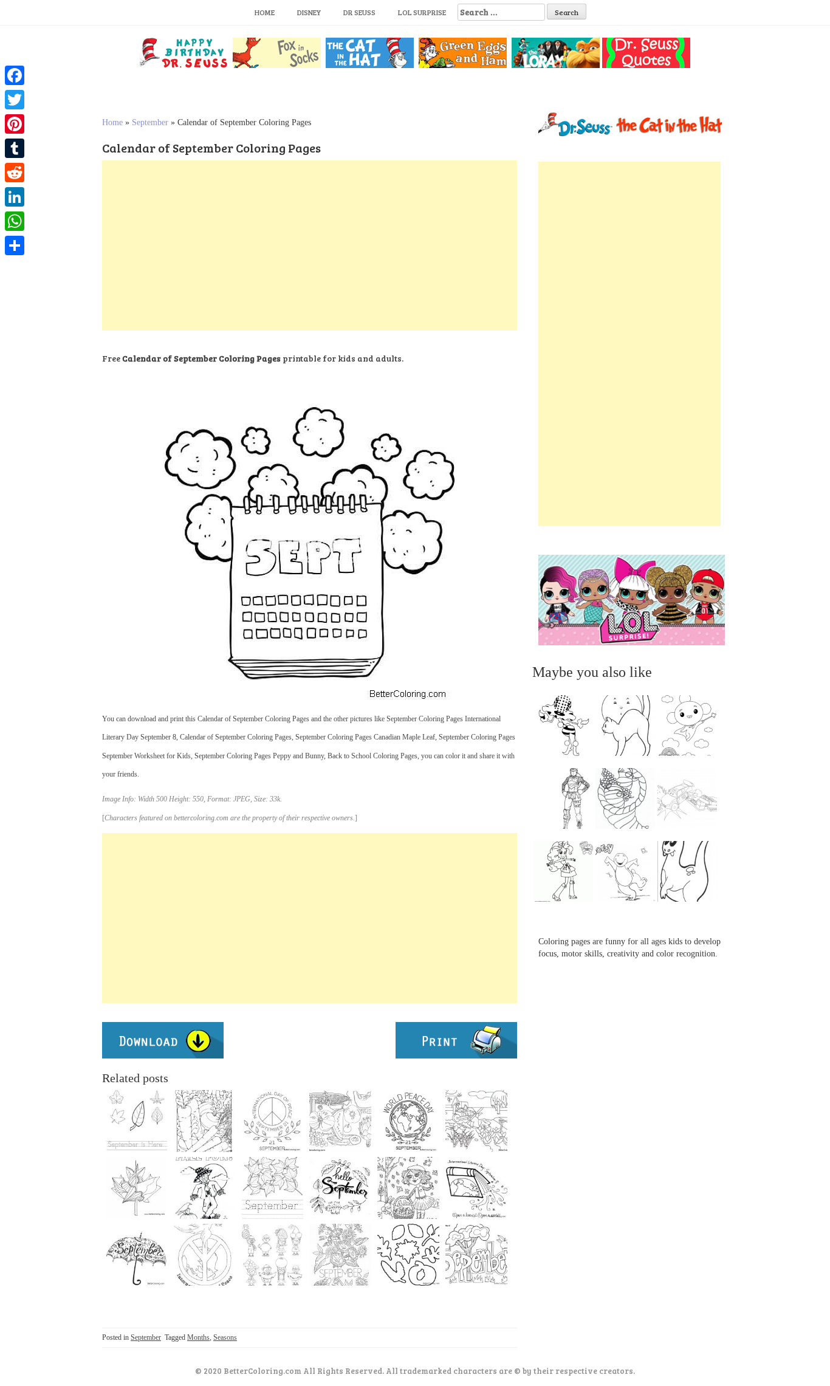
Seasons (225, 1337)
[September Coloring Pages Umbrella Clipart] (136, 1254)
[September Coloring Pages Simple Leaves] (408, 1254)
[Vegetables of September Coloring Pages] (204, 1121)
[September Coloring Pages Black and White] (340, 1254)
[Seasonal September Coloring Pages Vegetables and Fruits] (340, 1121)
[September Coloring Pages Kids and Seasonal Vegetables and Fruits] (272, 1254)
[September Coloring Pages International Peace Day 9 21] (204, 1254)
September (150, 122)
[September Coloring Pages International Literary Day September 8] (476, 1187)
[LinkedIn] (14, 197)
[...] (566, 728)
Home (265, 12)
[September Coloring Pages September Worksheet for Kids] (136, 1121)
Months (198, 1337)
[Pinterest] (14, 124)
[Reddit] (14, 172)
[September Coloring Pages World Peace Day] (408, 1121)
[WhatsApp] (14, 221)
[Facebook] (14, 75)
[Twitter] (14, 99)
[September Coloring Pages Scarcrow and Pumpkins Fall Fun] (204, 1187)
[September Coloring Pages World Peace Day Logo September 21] (272, 1121)
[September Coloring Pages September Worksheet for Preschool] (272, 1187)
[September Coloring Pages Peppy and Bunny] (408, 1187)
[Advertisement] (309, 245)
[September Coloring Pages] (476, 1254)
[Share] (14, 245)
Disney (309, 12)
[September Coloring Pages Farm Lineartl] (476, 1121)
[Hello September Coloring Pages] (340, 1187)
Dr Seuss (359, 12)
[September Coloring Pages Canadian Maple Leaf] (136, 1187)
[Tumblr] (14, 148)
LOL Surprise (422, 12)
